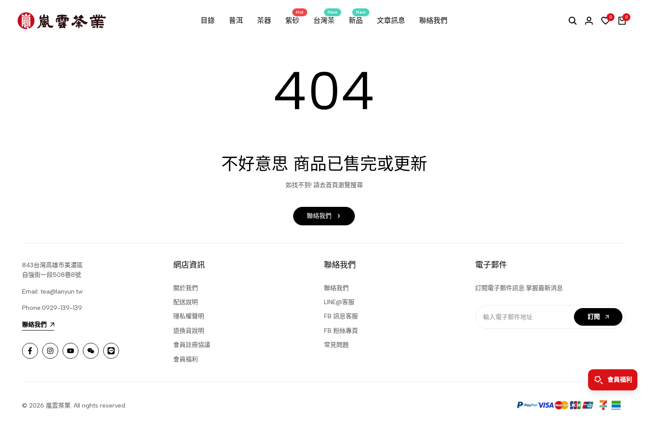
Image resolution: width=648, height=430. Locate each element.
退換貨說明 (188, 330)
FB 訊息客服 (341, 316)
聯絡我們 (336, 288)
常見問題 (336, 345)
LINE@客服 (339, 302)
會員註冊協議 (191, 345)
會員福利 (185, 359)
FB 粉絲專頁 (341, 330)
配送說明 (185, 302)
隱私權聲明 (188, 316)
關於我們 (185, 288)
